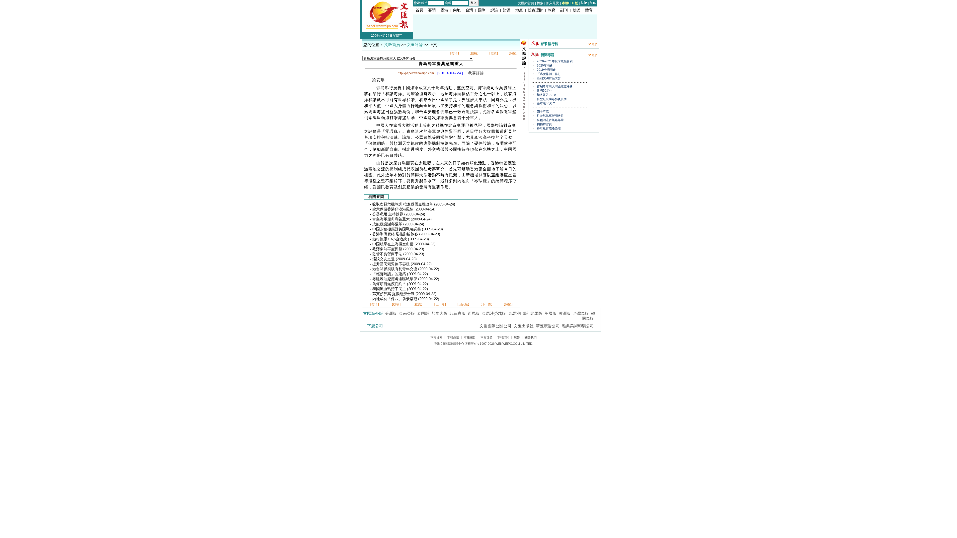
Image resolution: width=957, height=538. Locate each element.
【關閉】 (513, 53)
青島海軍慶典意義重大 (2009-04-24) (402, 219)
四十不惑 (542, 111)
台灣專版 (581, 313)
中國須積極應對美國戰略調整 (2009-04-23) (407, 229)
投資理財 (535, 10)
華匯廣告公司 (548, 326)
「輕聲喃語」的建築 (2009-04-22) (400, 274)
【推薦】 (494, 53)
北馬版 (536, 313)
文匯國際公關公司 (495, 326)
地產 (519, 10)
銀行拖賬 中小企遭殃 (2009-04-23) (400, 239)
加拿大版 (439, 313)
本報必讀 (453, 337)
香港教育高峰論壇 (548, 128)
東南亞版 (407, 313)
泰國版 (423, 313)
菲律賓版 (458, 313)
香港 (444, 10)
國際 (481, 10)
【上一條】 (440, 304)
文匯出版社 (524, 326)
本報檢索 (436, 337)
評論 (494, 10)
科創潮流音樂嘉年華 (550, 120)
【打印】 (455, 53)
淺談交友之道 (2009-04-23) (394, 259)
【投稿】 (474, 53)
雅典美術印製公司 (578, 326)
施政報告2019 (546, 95)
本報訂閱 (503, 337)
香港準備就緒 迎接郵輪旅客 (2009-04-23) (406, 234)
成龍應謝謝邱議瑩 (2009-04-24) (398, 224)
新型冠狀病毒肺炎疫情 (551, 99)
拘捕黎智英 (544, 124)
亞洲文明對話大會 (548, 78)
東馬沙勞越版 (494, 313)
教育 (551, 10)
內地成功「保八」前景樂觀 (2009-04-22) (405, 299)
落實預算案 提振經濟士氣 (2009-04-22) (404, 294)
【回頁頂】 (463, 304)
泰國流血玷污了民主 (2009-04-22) (400, 289)
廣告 (517, 337)
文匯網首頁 (526, 3)
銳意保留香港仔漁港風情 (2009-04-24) (403, 209)
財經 (506, 10)
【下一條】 (486, 304)
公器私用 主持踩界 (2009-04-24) (398, 214)
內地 (457, 10)
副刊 (564, 10)
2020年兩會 (544, 65)
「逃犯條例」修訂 (548, 74)
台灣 (469, 10)
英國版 (551, 313)
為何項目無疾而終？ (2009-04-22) (400, 284)
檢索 (540, 3)
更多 (595, 44)
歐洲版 (565, 313)
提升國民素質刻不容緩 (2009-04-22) (402, 264)
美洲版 (391, 313)
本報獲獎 (486, 337)
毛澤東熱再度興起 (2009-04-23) (398, 249)
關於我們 (531, 337)
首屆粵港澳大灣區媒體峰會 (554, 86)
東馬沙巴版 (518, 313)
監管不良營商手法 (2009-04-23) (398, 254)
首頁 (419, 10)
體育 (589, 10)
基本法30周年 (545, 103)
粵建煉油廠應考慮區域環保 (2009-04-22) (405, 279)
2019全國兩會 (546, 69)
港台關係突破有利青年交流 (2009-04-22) (405, 269)
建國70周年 (544, 90)
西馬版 (474, 313)
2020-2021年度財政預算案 (554, 61)
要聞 (432, 10)
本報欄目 (470, 337)
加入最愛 (552, 3)
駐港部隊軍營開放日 (550, 116)
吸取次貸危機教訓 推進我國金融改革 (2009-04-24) (413, 204)
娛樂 (576, 10)
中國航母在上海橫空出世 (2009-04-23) (403, 244)
